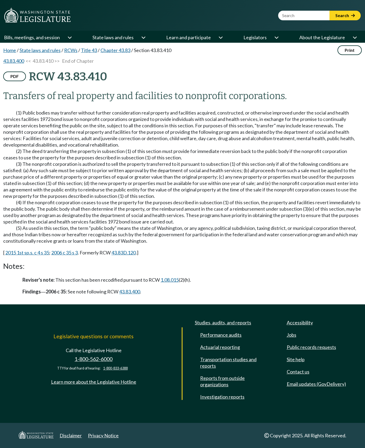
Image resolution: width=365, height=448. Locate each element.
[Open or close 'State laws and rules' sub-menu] (143, 37)
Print (350, 50)
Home (9, 50)
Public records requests (311, 347)
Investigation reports (222, 397)
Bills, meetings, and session (32, 37)
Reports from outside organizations (222, 381)
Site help (296, 359)
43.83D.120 (123, 253)
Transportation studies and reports (228, 362)
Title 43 (89, 50)
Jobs (291, 335)
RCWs (70, 50)
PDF (14, 76)
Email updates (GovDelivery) (316, 384)
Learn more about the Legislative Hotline (93, 382)
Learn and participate (188, 37)
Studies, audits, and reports (223, 322)
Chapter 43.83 (115, 50)
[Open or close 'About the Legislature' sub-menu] (355, 37)
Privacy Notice (103, 435)
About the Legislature (322, 37)
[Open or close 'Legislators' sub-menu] (276, 37)
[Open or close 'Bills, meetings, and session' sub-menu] (69, 37)
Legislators (255, 37)
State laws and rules (113, 37)
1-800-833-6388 (115, 368)
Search (342, 15)
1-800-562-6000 (93, 359)
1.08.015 (170, 280)
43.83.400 (13, 61)
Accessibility (300, 322)
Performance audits (221, 335)
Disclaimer (71, 435)
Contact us (298, 372)
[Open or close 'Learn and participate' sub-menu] (220, 37)
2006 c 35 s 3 (64, 253)
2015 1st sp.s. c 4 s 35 (27, 253)
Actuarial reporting (220, 347)
